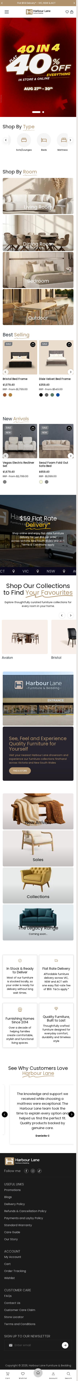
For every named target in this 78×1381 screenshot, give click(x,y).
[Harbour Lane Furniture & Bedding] (38, 12)
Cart (7, 1264)
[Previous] (2, 3)
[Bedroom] (38, 270)
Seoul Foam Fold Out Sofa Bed (53, 464)
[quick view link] (32, 344)
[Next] (74, 3)
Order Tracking (15, 1271)
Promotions (12, 1190)
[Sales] (38, 848)
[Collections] (38, 885)
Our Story (11, 1239)
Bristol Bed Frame (15, 379)
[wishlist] (67, 12)
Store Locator (14, 1317)
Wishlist (9, 1278)
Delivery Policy (14, 1204)
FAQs (8, 1296)
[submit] (65, 1345)
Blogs (8, 1197)
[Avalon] (25, 637)
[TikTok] (39, 1171)
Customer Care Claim (19, 1310)
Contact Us (12, 1303)
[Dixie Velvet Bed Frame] (56, 357)
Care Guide (12, 1232)
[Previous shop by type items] (6, 140)
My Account (12, 1257)
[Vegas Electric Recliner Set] (20, 441)
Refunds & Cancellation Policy (25, 1211)
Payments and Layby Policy (23, 1218)
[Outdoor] (38, 307)
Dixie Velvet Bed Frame (55, 379)
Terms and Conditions (19, 1324)
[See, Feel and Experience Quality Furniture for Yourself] (38, 754)
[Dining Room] (38, 233)
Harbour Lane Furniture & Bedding (50, 1365)
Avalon (7, 657)
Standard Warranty (18, 1225)
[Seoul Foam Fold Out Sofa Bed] (56, 441)
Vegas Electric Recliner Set (18, 464)
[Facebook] (26, 1171)
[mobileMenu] (7, 12)
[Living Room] (38, 196)
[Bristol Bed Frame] (20, 357)
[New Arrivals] (38, 811)
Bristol (56, 657)
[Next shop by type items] (70, 140)
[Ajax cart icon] (71, 12)
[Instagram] (33, 1171)
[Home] (38, 1376)
